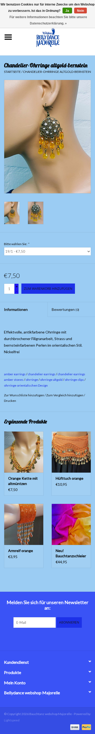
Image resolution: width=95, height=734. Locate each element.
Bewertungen (65, 309)
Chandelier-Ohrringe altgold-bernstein (57, 72)
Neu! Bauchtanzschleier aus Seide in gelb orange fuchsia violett (71, 553)
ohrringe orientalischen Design (26, 385)
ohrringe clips (74, 380)
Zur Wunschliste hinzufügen (24, 395)
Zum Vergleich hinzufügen (65, 395)
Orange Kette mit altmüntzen (23, 481)
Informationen (16, 309)
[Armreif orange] (24, 524)
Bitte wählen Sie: (16, 244)
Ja (67, 11)
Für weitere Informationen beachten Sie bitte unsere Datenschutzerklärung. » (48, 20)
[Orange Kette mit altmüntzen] (24, 452)
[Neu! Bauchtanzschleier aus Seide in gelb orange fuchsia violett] (71, 524)
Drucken (10, 401)
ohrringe (32, 380)
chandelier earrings (41, 374)
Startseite (12, 72)
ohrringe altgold (51, 380)
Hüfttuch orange (69, 478)
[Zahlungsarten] (74, 727)
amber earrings (15, 374)
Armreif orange (20, 550)
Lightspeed (12, 720)
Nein (80, 11)
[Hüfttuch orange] (71, 452)
